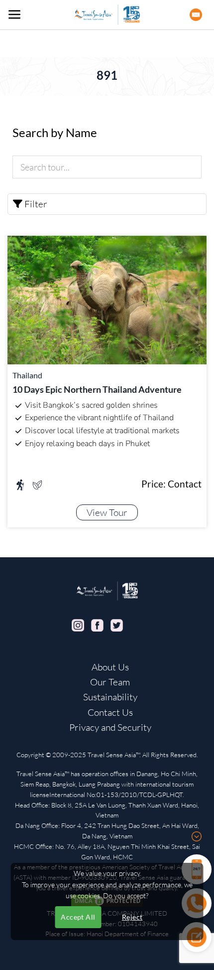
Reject (132, 917)
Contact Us (110, 712)
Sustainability (110, 697)
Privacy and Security (110, 727)
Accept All (78, 917)
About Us (110, 667)
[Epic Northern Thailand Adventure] (107, 299)
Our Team (110, 682)
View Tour (107, 512)
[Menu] (14, 14)
